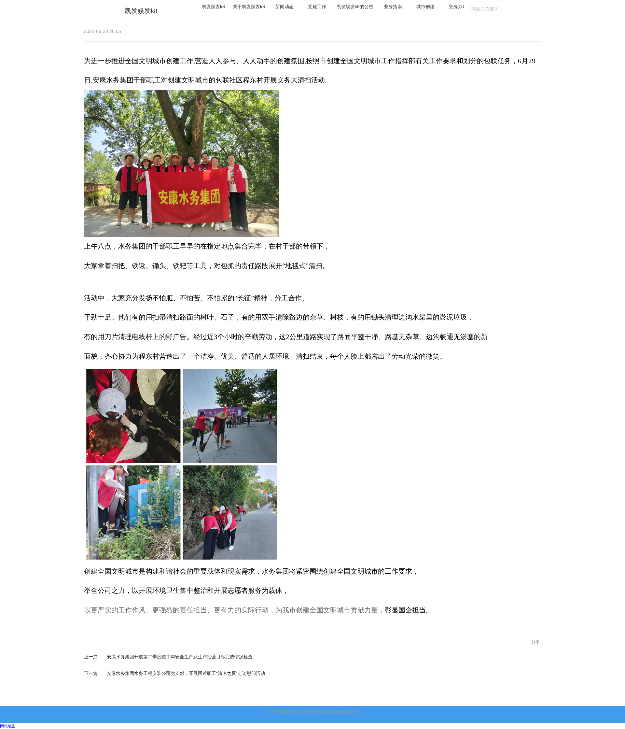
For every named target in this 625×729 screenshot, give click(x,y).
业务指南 (393, 6)
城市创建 (425, 6)
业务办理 (458, 6)
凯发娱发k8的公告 (355, 6)
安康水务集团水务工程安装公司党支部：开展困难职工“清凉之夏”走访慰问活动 (186, 673)
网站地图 (8, 726)
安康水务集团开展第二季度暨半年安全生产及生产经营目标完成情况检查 (180, 656)
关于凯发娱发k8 (249, 6)
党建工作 (317, 6)
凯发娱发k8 (141, 10)
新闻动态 (284, 6)
